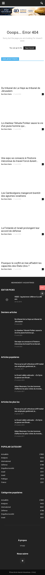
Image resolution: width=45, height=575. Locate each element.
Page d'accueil (29, 48)
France (3, 482)
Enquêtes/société (7, 468)
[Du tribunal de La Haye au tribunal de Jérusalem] (22, 74)
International (6, 461)
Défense (4, 465)
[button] (42, 3)
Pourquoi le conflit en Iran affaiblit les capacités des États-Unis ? (21, 264)
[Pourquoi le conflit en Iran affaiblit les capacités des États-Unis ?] (22, 249)
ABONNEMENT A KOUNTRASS (22, 283)
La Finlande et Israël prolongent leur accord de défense (20, 229)
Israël (3, 472)
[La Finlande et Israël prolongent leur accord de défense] (22, 214)
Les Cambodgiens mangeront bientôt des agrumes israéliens (20, 194)
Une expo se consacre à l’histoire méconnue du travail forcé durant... (19, 159)
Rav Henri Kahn (6, 94)
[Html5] (22, 560)
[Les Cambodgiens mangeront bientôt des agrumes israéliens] (22, 179)
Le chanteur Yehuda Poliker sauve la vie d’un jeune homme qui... (22, 124)
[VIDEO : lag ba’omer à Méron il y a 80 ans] (7, 300)
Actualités (4, 454)
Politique (4, 479)
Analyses (4, 458)
